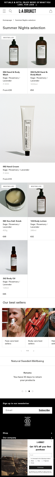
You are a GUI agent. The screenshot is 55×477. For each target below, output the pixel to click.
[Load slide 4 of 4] (32, 391)
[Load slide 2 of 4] (26, 391)
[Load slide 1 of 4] (22, 391)
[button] (4, 11)
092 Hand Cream (11, 166)
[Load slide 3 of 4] (29, 391)
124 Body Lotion (38, 221)
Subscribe (44, 410)
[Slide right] (34, 351)
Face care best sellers (11, 342)
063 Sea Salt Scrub (12, 221)
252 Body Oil (9, 278)
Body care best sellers (35, 342)
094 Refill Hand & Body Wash (39, 73)
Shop (5, 433)
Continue (40, 467)
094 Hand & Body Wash (11, 73)
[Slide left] (21, 351)
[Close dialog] (52, 441)
